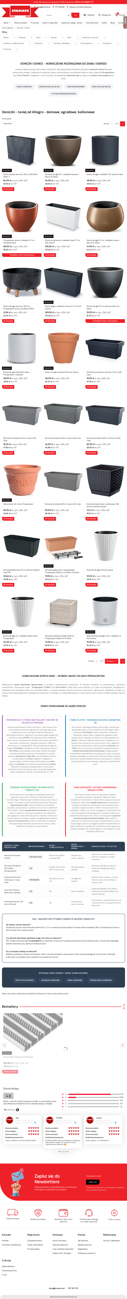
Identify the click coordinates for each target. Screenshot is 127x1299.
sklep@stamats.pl (43, 7)
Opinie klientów (8, 1266)
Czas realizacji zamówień (63, 1249)
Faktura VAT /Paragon (62, 1253)
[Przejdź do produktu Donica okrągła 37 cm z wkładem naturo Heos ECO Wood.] (105, 216)
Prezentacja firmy (9, 1270)
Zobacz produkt (10, 1071)
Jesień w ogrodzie (50, 23)
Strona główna (7, 28)
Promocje (35, 23)
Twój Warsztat (92, 23)
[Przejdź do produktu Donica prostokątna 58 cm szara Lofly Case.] (63, 414)
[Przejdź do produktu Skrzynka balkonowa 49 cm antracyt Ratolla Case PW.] (22, 546)
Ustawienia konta (34, 1240)
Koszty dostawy (59, 1240)
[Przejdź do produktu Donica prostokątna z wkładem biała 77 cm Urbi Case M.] (63, 216)
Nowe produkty (20, 23)
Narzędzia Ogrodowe (50, 980)
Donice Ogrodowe (24, 87)
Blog (113, 23)
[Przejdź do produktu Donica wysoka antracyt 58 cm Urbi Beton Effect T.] (22, 150)
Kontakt (121, 23)
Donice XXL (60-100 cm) (101, 87)
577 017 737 (73, 1288)
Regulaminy (83, 1249)
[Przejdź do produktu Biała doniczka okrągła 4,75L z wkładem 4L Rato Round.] (105, 612)
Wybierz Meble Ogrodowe (101, 980)
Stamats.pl (40, 993)
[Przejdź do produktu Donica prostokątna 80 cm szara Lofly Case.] (63, 480)
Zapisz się (93, 1182)
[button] (75, 15)
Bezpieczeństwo (85, 1245)
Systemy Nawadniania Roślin (63, 94)
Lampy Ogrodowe (74, 980)
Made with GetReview (37, 1295)
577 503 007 (60, 7)
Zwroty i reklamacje (111, 1240)
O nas (4, 1275)
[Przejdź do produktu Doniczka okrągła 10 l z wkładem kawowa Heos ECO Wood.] (63, 150)
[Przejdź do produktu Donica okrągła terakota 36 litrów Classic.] (63, 348)
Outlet (104, 23)
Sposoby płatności (60, 1245)
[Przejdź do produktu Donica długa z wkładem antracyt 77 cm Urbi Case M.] (63, 282)
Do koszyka (8, 189)
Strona (106, 124)
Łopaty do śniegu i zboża (71, 23)
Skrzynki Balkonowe (76, 87)
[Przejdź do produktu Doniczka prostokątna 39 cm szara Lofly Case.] (22, 414)
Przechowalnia (33, 1249)
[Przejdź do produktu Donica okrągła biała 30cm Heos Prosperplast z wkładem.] (22, 348)
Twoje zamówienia (35, 1245)
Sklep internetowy (62, 1297)
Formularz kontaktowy (11, 1245)
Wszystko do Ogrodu (24, 980)
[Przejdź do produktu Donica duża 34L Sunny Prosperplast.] (22, 480)
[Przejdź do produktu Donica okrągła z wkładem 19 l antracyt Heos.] (105, 150)
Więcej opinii (63, 1152)
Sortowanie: (7, 119)
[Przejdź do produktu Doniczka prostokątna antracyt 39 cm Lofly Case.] (105, 348)
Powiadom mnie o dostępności (22, 255)
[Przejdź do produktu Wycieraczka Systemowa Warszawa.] (33, 1033)
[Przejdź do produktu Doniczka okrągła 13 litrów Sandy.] (105, 546)
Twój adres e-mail (93, 1176)
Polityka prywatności (86, 1253)
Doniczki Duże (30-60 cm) (49, 87)
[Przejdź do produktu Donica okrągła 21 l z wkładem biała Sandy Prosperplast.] (22, 612)
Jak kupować (83, 1240)
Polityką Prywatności (99, 1190)
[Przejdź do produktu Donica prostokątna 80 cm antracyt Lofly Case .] (105, 414)
